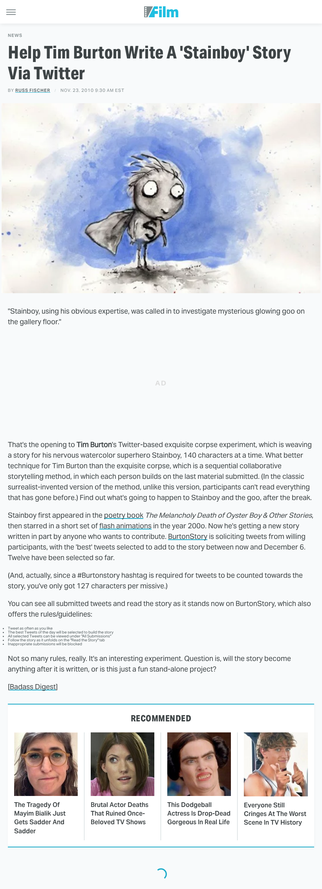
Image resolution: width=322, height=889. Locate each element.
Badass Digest (33, 686)
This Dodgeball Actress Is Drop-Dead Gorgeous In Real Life (199, 814)
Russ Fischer (32, 90)
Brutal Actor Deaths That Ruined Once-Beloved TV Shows (119, 814)
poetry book (123, 515)
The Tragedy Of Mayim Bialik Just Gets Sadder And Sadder (40, 818)
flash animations (125, 525)
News (15, 35)
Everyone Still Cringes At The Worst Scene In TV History (275, 814)
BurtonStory (187, 536)
